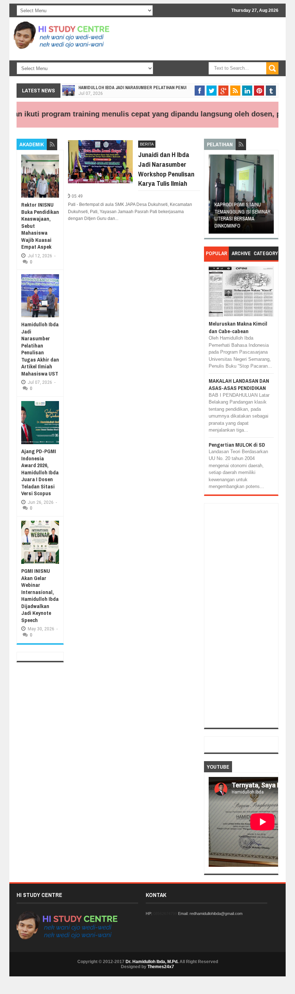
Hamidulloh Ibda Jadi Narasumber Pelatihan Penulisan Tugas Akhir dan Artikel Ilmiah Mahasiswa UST (40, 349)
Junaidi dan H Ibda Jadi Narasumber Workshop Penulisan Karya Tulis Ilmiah (166, 169)
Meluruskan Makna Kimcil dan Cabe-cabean (238, 327)
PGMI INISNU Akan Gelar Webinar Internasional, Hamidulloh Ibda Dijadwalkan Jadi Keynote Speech (40, 595)
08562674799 (165, 913)
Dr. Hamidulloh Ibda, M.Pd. (152, 961)
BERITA (147, 144)
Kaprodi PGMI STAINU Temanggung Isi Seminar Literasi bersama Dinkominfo (241, 215)
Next (269, 196)
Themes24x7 (161, 966)
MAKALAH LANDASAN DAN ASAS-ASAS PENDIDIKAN (239, 384)
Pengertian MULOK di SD (237, 444)
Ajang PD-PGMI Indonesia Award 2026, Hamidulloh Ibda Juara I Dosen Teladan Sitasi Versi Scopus (40, 472)
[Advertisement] (192, 79)
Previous (214, 196)
